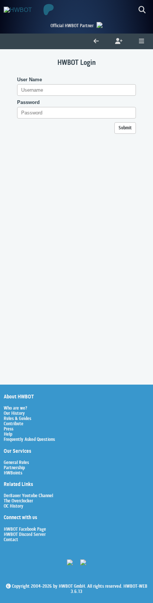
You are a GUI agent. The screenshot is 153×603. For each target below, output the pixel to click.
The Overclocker (18, 501)
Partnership (14, 468)
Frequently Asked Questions (29, 439)
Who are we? (15, 408)
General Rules (16, 462)
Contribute (13, 424)
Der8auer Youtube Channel (28, 496)
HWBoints (13, 473)
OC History (13, 506)
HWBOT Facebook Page (25, 529)
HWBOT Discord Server (25, 534)
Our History (14, 413)
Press (8, 429)
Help (8, 434)
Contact (11, 540)
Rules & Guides (17, 419)
